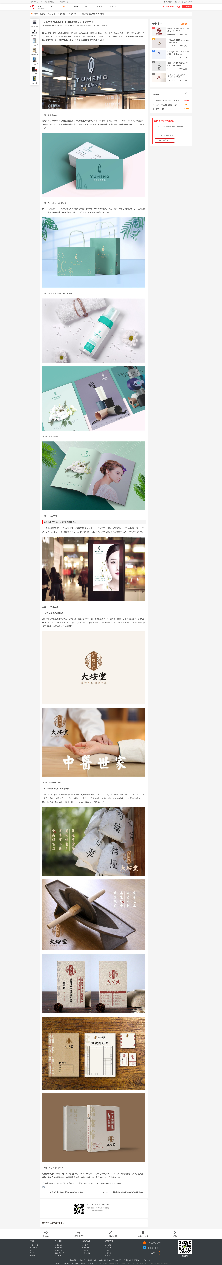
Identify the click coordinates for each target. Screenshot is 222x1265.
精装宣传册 (33, 1248)
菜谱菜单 (34, 74)
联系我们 (180, 2)
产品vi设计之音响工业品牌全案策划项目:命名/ (66, 1192)
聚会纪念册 (34, 54)
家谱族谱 (34, 83)
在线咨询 (187, 7)
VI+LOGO (61, 14)
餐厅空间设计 (86, 1253)
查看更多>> (185, 24)
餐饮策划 (88, 7)
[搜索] (178, 6)
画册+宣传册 (34, 26)
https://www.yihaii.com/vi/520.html (108, 1183)
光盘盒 (107, 1250)
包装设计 (33, 1255)
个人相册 (58, 1256)
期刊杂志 (33, 1253)
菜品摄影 (85, 1250)
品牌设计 (62, 7)
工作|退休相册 (59, 1253)
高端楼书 (108, 1253)
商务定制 (108, 1256)
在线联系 (152, 1253)
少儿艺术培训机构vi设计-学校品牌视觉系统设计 (127, 1192)
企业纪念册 (34, 64)
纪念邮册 (108, 1248)
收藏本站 (189, 2)
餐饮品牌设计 (86, 1248)
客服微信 (169, 2)
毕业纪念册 (34, 45)
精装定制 (100, 7)
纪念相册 (75, 7)
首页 (52, 7)
